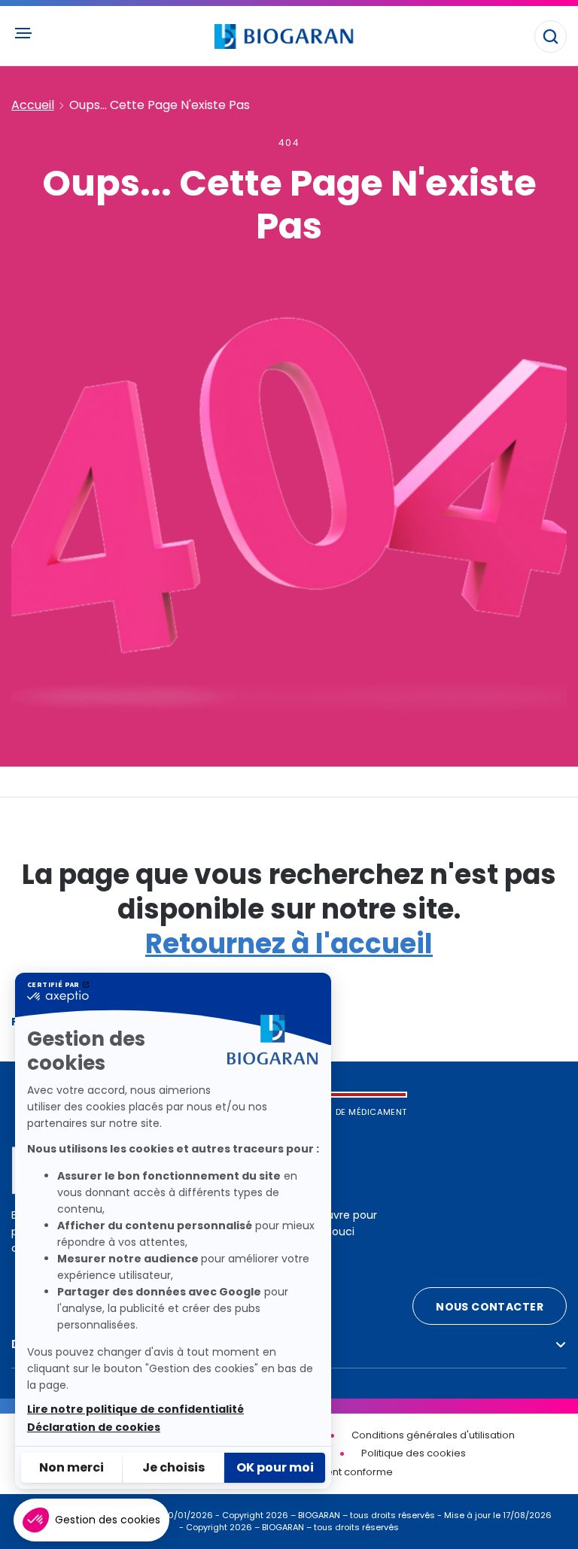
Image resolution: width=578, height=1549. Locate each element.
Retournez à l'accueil (289, 944)
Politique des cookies (413, 1453)
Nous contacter (489, 1306)
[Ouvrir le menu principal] (22, 33)
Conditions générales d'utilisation (433, 1435)
